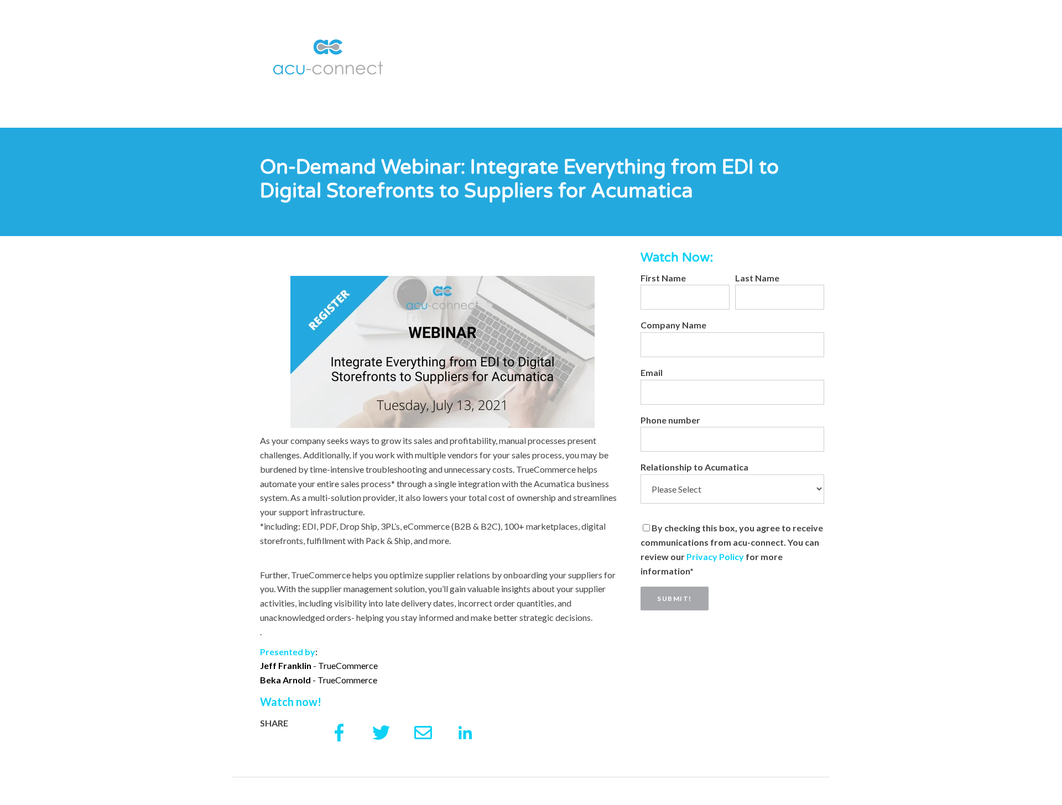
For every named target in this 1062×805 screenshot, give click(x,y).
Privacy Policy (716, 556)
